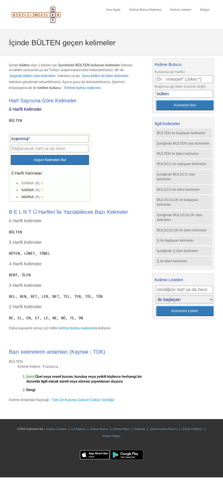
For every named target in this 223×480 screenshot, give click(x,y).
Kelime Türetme (57, 429)
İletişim (205, 9)
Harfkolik (139, 429)
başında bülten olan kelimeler (33, 76)
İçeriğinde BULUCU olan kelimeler (176, 176)
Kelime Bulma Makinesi (145, 9)
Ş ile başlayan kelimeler (175, 240)
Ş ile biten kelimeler (172, 261)
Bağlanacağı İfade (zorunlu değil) (180, 86)
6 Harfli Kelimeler (25, 109)
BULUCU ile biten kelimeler (178, 189)
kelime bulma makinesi (77, 328)
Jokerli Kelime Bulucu (163, 429)
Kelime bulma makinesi (82, 88)
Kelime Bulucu (99, 429)
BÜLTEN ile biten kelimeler (178, 154)
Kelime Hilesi (121, 429)
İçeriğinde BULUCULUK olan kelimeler (179, 217)
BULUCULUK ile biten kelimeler (182, 230)
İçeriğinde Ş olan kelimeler (177, 251)
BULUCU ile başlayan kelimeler (181, 164)
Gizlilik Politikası (192, 429)
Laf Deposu (78, 429)
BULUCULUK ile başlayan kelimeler (177, 202)
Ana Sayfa (113, 9)
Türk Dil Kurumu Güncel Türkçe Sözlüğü (83, 400)
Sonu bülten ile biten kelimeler (105, 76)
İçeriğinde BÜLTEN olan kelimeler (183, 143)
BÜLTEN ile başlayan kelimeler (181, 133)
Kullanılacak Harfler (170, 72)
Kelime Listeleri (180, 9)
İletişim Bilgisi (111, 436)
